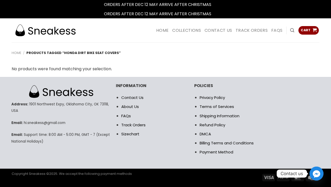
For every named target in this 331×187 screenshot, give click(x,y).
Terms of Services (217, 106)
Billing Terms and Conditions (227, 143)
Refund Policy (212, 125)
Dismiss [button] (219, 4)
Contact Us (132, 97)
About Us (130, 106)
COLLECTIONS (186, 30)
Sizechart (130, 134)
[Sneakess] (45, 30)
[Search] (292, 30)
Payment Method (216, 152)
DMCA (205, 134)
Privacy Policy (212, 97)
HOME (162, 30)
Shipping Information (219, 116)
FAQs (276, 30)
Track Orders (252, 30)
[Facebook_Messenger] (317, 174)
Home (16, 53)
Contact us (218, 30)
